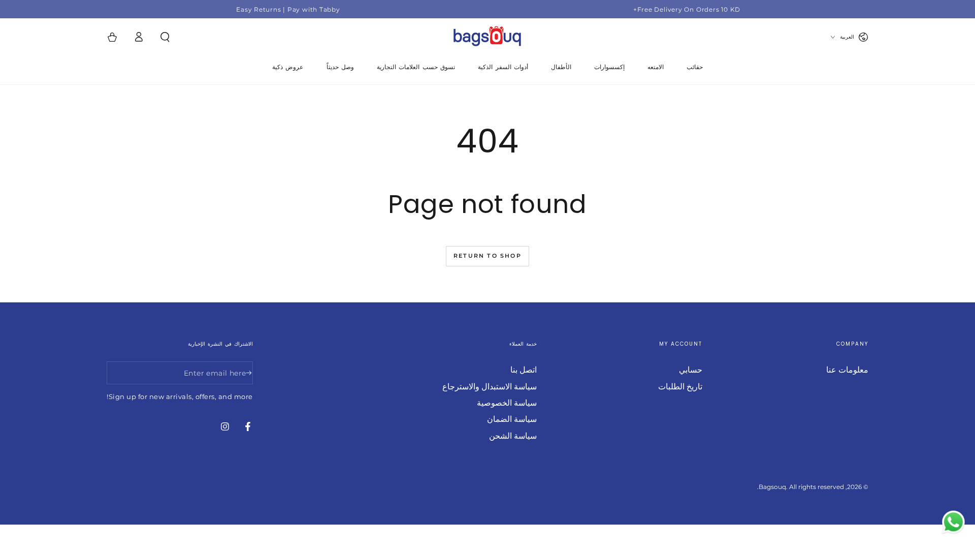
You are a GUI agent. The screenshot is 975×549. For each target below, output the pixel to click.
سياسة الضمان (512, 419)
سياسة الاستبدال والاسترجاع (489, 386)
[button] (165, 37)
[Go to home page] (487, 37)
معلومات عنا (847, 370)
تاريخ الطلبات (680, 386)
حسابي (690, 370)
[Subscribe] (247, 372)
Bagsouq (772, 487)
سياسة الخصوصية (507, 403)
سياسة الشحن (513, 436)
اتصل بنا (523, 370)
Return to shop (487, 255)
